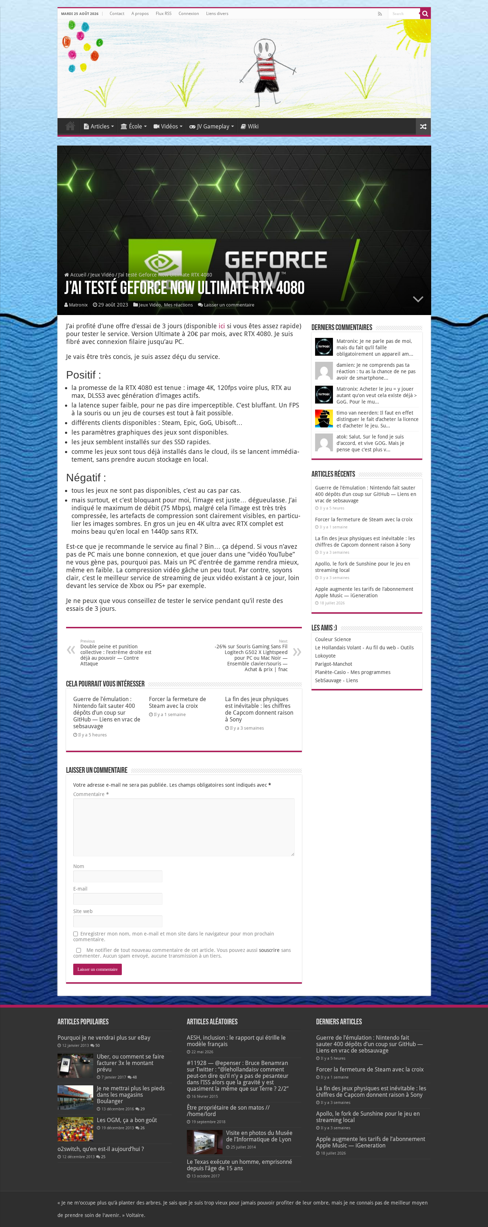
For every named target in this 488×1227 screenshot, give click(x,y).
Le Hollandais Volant (338, 647)
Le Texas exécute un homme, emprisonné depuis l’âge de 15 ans (239, 1165)
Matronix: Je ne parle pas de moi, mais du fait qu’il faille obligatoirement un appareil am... (375, 347)
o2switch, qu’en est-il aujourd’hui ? (101, 1149)
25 (103, 1157)
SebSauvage (328, 680)
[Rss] (380, 14)
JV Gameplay (213, 126)
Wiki (253, 126)
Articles (100, 126)
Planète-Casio (330, 672)
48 (135, 1077)
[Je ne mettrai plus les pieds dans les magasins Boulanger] (75, 1097)
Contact (117, 13)
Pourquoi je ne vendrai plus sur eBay (104, 1037)
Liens (352, 680)
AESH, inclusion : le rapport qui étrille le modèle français (236, 1041)
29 (142, 1109)
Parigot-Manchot (333, 664)
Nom (78, 866)
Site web (83, 911)
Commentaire (91, 794)
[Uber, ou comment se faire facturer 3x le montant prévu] (75, 1066)
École (135, 126)
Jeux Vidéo (102, 275)
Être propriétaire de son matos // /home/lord (228, 1110)
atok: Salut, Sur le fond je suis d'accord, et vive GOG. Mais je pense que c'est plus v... (370, 443)
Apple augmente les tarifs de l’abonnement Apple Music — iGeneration (370, 1142)
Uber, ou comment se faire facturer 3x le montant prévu (130, 1063)
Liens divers (217, 13)
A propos (140, 13)
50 (97, 1045)
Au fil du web (381, 647)
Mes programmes (370, 672)
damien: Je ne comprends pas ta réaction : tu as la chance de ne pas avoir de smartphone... (376, 371)
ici (222, 326)
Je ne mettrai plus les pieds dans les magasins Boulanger (131, 1095)
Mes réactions (178, 305)
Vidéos (169, 126)
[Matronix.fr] (244, 68)
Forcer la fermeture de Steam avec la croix (177, 702)
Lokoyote (325, 656)
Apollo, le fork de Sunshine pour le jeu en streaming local (368, 1117)
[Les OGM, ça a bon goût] (75, 1129)
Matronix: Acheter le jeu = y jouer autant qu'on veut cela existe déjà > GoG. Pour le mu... (377, 395)
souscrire (269, 950)
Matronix (78, 305)
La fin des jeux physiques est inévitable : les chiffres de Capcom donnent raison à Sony (259, 709)
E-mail (80, 889)
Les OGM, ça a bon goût (127, 1120)
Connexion (189, 13)
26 (142, 1128)
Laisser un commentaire (229, 305)
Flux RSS (163, 13)
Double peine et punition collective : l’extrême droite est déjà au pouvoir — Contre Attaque (115, 652)
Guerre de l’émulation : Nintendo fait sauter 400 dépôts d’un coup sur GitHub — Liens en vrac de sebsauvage (106, 713)
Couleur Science (333, 639)
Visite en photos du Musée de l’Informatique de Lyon (259, 1136)
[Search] (425, 13)
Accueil (70, 125)
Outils (407, 647)
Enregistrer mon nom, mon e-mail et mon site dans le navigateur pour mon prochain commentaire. (173, 936)
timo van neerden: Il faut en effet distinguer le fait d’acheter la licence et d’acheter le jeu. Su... (378, 419)
